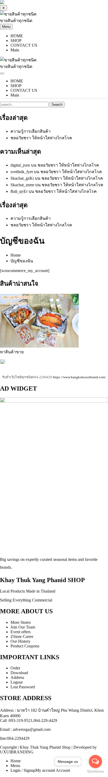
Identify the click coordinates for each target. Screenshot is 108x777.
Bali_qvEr (19, 191)
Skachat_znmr (22, 185)
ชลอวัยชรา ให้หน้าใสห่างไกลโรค (41, 138)
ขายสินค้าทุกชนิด (16, 20)
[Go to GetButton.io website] (95, 771)
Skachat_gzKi (22, 178)
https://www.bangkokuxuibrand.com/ (79, 377)
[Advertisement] (54, 499)
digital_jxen (20, 165)
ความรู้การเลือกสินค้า (30, 131)
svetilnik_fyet (21, 171)
